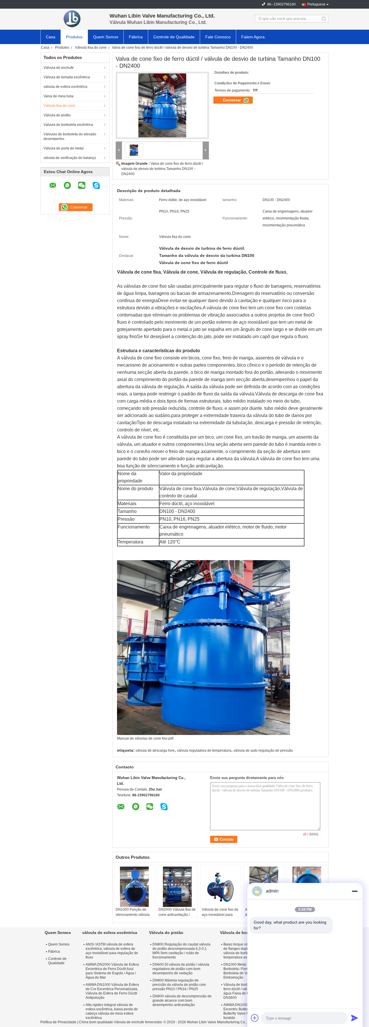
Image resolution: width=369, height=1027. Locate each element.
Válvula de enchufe (59, 68)
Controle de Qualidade (174, 37)
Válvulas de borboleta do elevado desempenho (70, 136)
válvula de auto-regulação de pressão (263, 751)
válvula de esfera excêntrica (65, 87)
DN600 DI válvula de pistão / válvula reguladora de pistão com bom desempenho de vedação (181, 968)
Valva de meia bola (59, 96)
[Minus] (354, 891)
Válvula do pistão (57, 115)
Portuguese (316, 4)
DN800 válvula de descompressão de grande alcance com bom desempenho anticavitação (182, 1000)
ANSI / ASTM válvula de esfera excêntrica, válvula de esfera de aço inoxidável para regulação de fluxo (112, 950)
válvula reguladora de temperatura (204, 751)
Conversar (232, 100)
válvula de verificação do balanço (70, 158)
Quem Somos (105, 37)
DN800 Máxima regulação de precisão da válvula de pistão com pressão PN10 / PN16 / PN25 (179, 984)
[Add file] (255, 1017)
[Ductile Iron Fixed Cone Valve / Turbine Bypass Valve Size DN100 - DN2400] (162, 105)
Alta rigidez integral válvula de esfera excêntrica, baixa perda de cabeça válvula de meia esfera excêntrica (112, 1011)
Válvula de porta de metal (64, 148)
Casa (50, 37)
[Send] (354, 1017)
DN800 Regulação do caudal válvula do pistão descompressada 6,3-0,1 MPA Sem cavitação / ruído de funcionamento (181, 950)
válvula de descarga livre (155, 751)
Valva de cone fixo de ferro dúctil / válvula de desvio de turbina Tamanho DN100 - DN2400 (162, 169)
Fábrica (136, 37)
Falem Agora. (253, 37)
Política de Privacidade (58, 1022)
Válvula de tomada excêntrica (67, 77)
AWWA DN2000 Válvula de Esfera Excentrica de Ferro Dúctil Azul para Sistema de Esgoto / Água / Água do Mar (112, 970)
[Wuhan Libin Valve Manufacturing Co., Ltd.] (72, 18)
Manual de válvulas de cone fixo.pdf (145, 738)
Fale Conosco (218, 37)
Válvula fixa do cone (91, 48)
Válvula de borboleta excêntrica (68, 125)
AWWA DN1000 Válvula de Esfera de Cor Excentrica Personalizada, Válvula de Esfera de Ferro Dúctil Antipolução (112, 991)
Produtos (74, 37)
